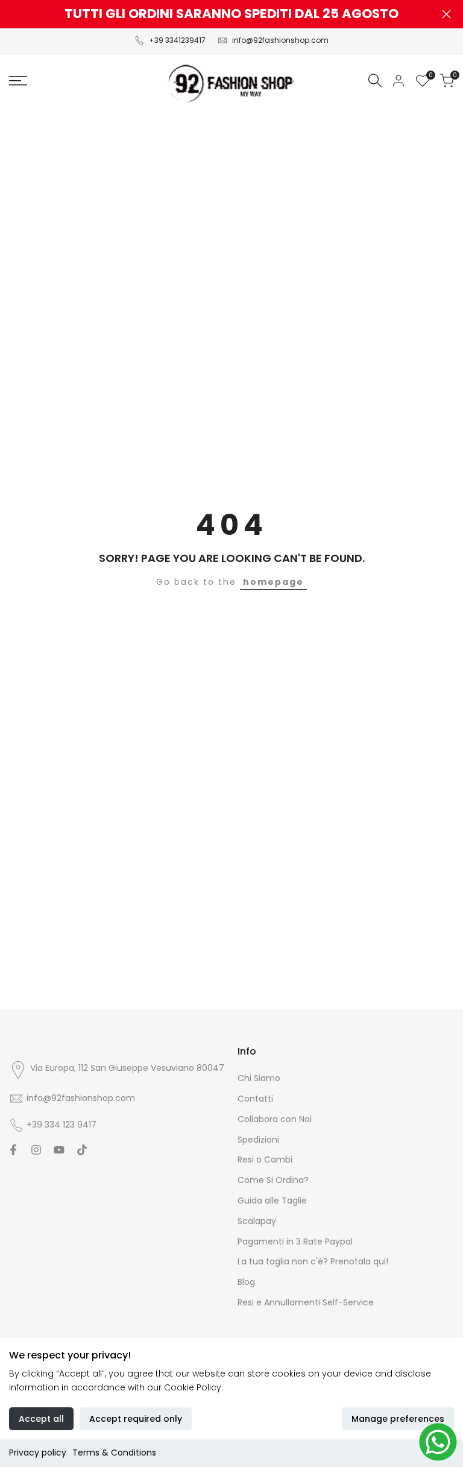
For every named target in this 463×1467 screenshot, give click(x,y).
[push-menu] (18, 81)
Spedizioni (258, 1140)
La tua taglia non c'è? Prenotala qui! (313, 1261)
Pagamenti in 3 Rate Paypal (295, 1241)
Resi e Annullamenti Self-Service (306, 1302)
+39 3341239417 (177, 40)
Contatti (255, 1099)
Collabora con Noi (275, 1119)
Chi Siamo (259, 1078)
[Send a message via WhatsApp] (438, 1442)
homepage (273, 582)
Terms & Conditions (114, 1452)
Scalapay (257, 1221)
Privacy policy (37, 1452)
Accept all (41, 1419)
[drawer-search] (375, 80)
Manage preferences (397, 1419)
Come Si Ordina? (273, 1180)
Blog (246, 1282)
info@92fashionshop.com (280, 40)
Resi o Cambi (265, 1159)
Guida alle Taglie (272, 1200)
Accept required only (135, 1419)
